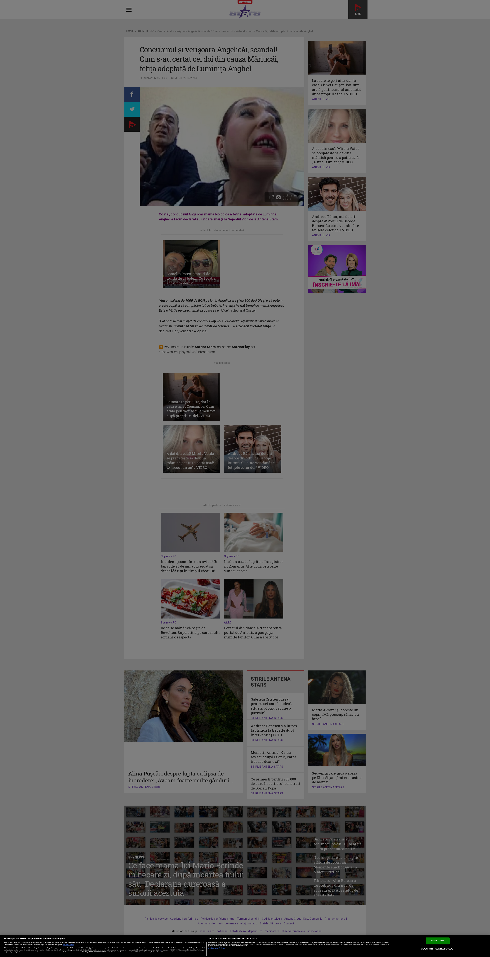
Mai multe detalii (68, 944)
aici (161, 950)
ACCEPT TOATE (437, 941)
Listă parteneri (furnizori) (216, 948)
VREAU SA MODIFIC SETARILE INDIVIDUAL (437, 949)
